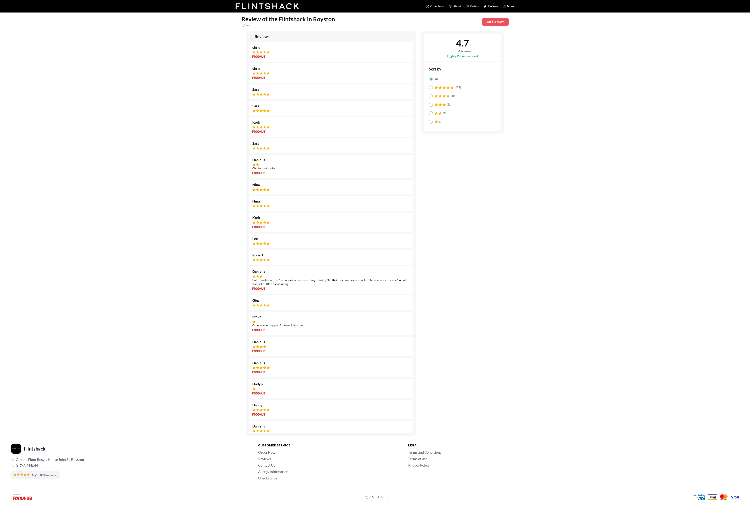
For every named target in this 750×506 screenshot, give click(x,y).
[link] (129, 466)
